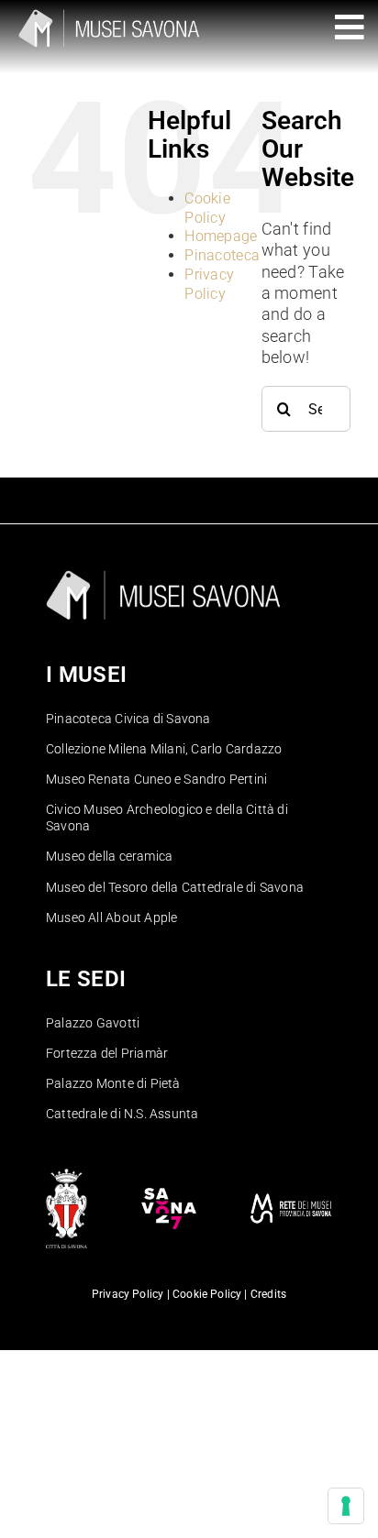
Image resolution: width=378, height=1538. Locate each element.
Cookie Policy (207, 208)
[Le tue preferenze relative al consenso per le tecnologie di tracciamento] (345, 1506)
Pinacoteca (222, 255)
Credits (268, 1294)
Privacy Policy (209, 284)
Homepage (220, 236)
